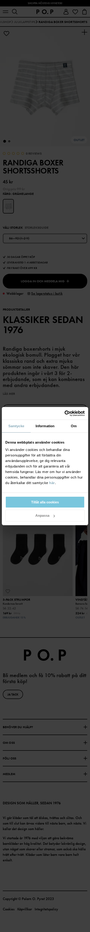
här (52, 483)
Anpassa (42, 515)
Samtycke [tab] (16, 426)
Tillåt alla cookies (45, 502)
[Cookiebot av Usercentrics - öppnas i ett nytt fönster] (65, 413)
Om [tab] (74, 426)
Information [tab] (45, 426)
